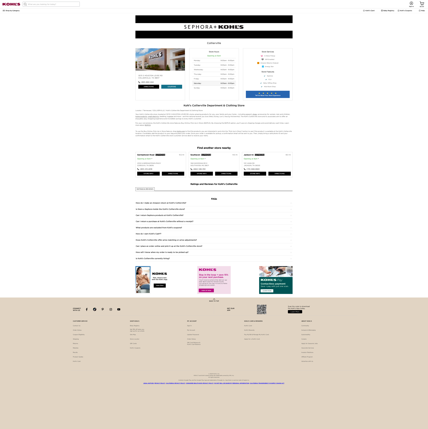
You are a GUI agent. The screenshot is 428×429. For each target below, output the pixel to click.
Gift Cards (133, 343)
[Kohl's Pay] (276, 280)
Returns (75, 343)
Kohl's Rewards (249, 330)
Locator (138, 110)
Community (305, 325)
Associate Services (307, 348)
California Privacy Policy (175, 383)
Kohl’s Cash (77, 361)
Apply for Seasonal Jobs (309, 343)
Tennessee (147, 110)
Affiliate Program (307, 357)
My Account (191, 330)
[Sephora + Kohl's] (214, 38)
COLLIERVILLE (159, 110)
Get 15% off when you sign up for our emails (137, 330)
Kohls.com (181, 131)
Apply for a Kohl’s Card (252, 339)
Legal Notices (148, 383)
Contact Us (76, 325)
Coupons (172, 87)
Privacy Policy (159, 383)
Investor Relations (307, 352)
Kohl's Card (248, 325)
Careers (304, 339)
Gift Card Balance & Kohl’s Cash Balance (194, 343)
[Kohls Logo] (11, 5)
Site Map (133, 334)
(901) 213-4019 (146, 169)
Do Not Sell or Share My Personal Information (231, 383)
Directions (149, 87)
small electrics (153, 116)
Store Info (148, 173)
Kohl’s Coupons (135, 348)
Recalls (75, 352)
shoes (254, 114)
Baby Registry (134, 325)
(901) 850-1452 (147, 82)
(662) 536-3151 (199, 169)
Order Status (77, 330)
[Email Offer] (214, 280)
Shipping (76, 339)
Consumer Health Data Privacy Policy (200, 383)
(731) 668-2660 (253, 169)
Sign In (189, 325)
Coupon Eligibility (79, 334)
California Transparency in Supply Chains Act (267, 383)
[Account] (411, 3)
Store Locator (134, 339)
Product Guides (78, 357)
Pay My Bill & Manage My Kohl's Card (256, 334)
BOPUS (148, 125)
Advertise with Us (307, 361)
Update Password (193, 334)
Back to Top (214, 301)
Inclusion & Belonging (308, 330)
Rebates (75, 348)
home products (141, 116)
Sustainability (305, 334)
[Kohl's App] (152, 280)
